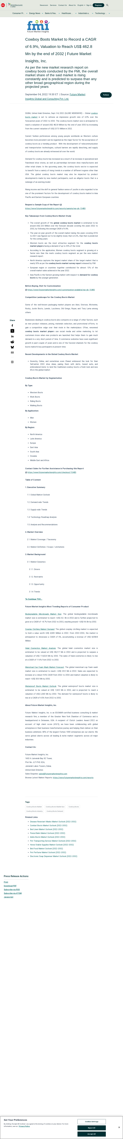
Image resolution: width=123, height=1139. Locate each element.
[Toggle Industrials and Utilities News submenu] (92, 13)
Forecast (59, 667)
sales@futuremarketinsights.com (53, 774)
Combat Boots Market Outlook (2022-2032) (48, 825)
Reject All (91, 1128)
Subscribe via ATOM (13, 893)
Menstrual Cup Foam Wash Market (40, 667)
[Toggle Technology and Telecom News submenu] (109, 13)
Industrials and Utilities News (84, 13)
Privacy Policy (24, 1126)
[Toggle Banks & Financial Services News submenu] (59, 13)
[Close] (119, 1127)
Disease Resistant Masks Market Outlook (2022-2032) (53, 822)
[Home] (12, 5)
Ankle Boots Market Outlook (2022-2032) (47, 837)
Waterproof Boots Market (37, 686)
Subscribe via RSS (12, 889)
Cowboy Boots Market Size (55, 807)
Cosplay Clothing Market (36, 629)
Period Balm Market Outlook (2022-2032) (47, 833)
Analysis (51, 648)
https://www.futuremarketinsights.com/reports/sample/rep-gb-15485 (55, 208)
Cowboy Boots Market (34, 807)
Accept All (92, 1134)
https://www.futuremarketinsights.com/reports (73, 777)
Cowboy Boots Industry (34, 811)
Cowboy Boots (74, 807)
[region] (61, 1127)
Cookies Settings (91, 1122)
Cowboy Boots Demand (55, 811)
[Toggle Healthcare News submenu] (76, 13)
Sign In (89, 5)
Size (58, 614)
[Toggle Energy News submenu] (42, 13)
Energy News (34, 13)
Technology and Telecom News (101, 13)
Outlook (52, 686)
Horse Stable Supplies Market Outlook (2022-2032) (52, 845)
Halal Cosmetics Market (36, 648)
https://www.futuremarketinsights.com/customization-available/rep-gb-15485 (61, 290)
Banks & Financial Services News (51, 13)
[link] (44, 5)
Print (6, 882)
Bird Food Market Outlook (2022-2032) (46, 848)
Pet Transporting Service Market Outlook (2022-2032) (53, 841)
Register (98, 5)
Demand (51, 629)
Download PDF (10, 886)
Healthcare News (68, 13)
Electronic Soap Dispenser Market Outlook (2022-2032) (53, 856)
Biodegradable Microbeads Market (40, 614)
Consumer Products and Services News (18, 13)
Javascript (8, 897)
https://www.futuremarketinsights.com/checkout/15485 (52, 472)
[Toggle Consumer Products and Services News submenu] (27, 13)
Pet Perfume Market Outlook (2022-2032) (48, 852)
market (34, 117)
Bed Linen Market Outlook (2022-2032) (46, 829)
